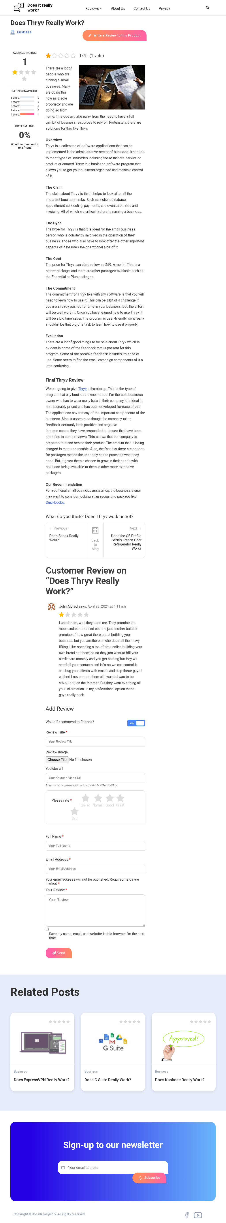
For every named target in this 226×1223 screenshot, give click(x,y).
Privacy (164, 8)
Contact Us (142, 8)
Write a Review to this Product (117, 35)
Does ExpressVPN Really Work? (42, 1079)
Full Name (55, 836)
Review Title (56, 732)
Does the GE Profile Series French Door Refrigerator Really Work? (126, 542)
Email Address (58, 859)
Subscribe (152, 1178)
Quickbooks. (55, 502)
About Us (118, 8)
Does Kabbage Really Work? (180, 1079)
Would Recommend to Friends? (70, 722)
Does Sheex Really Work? (64, 538)
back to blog (95, 544)
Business (24, 32)
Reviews (92, 8)
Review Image (57, 752)
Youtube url (54, 768)
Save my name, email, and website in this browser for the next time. (96, 936)
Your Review (56, 890)
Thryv (82, 389)
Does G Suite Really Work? (108, 1079)
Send (60, 953)
